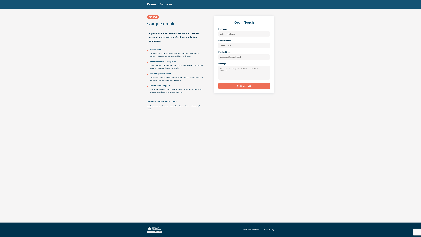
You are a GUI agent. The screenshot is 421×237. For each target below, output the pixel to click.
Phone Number (224, 40)
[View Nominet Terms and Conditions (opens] (154, 229)
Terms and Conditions (251, 230)
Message (222, 64)
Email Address (224, 52)
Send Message (244, 86)
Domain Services (159, 4)
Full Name (222, 29)
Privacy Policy (268, 230)
